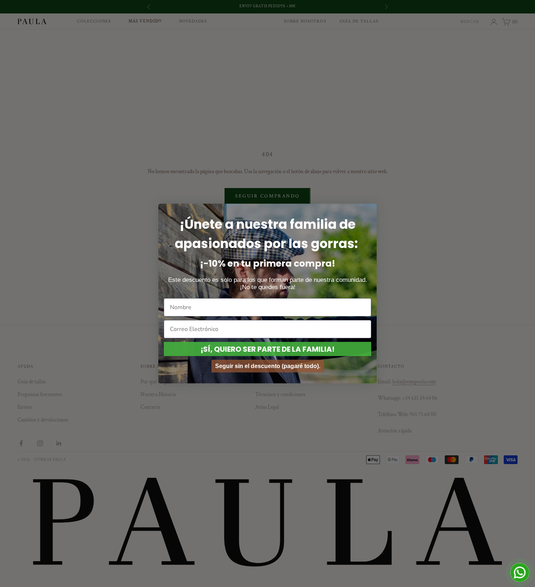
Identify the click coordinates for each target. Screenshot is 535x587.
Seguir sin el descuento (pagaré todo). (267, 366)
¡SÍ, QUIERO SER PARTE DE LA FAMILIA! (267, 349)
